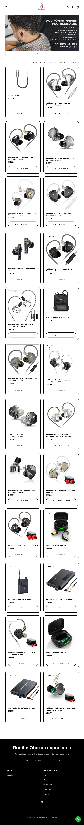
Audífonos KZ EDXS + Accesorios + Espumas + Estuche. (21, 436)
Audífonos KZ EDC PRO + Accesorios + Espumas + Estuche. (60, 159)
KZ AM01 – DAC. (14, 95)
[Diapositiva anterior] (37, 53)
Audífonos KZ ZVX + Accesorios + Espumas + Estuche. (58, 104)
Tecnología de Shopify (50, 817)
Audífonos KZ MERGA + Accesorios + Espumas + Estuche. (22, 214)
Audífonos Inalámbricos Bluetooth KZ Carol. (22, 269)
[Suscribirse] (59, 760)
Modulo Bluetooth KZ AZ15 (56, 546)
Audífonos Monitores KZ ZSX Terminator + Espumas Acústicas (61, 709)
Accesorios (47, 789)
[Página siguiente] (47, 730)
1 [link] (36, 730)
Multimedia (47, 780)
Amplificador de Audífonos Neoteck (21, 708)
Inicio (45, 775)
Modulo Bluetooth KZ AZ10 (56, 653)
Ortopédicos (47, 785)
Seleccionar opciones (61, 501)
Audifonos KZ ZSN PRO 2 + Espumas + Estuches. (60, 491)
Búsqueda (9, 775)
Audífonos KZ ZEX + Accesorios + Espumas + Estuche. (58, 381)
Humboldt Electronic (38, 817)
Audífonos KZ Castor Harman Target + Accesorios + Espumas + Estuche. (60, 435)
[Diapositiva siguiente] (46, 53)
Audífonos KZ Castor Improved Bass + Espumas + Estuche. (22, 491)
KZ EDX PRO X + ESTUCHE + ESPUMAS (23, 546)
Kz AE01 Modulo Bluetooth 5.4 (57, 317)
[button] (6, 7)
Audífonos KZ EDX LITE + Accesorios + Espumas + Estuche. (22, 379)
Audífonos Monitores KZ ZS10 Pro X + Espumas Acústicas (22, 653)
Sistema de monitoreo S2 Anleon (20, 599)
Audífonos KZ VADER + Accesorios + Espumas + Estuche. (60, 214)
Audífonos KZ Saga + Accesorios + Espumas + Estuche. (59, 270)
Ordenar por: (36, 62)
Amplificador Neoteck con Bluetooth (59, 599)
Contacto (46, 794)
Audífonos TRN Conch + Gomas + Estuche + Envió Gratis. (20, 325)
